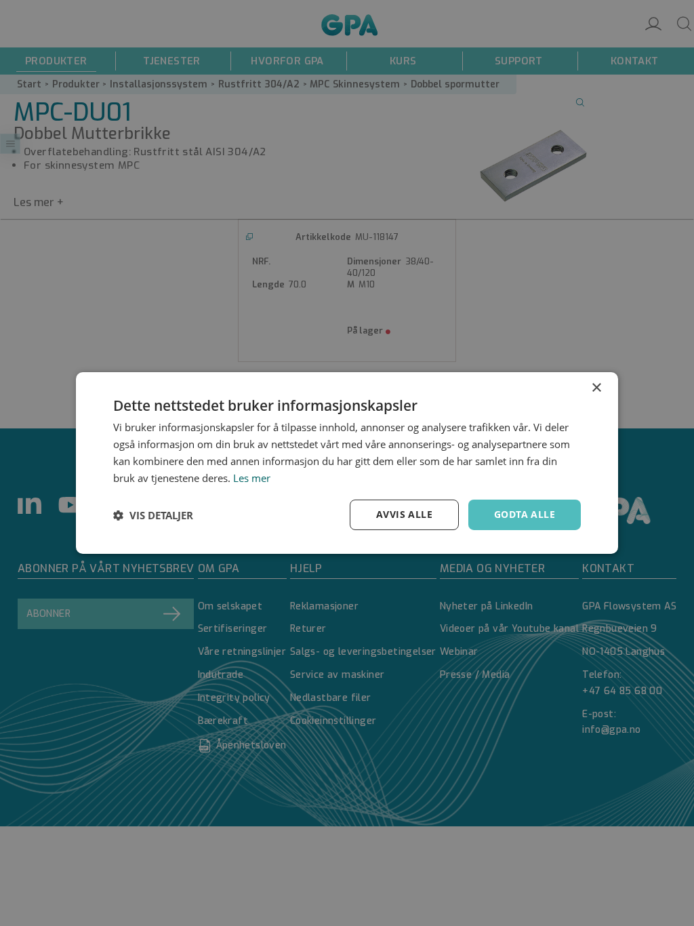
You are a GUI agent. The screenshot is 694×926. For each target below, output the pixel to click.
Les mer (251, 478)
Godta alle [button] (524, 514)
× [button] (596, 388)
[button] (153, 515)
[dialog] (347, 463)
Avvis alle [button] (404, 514)
